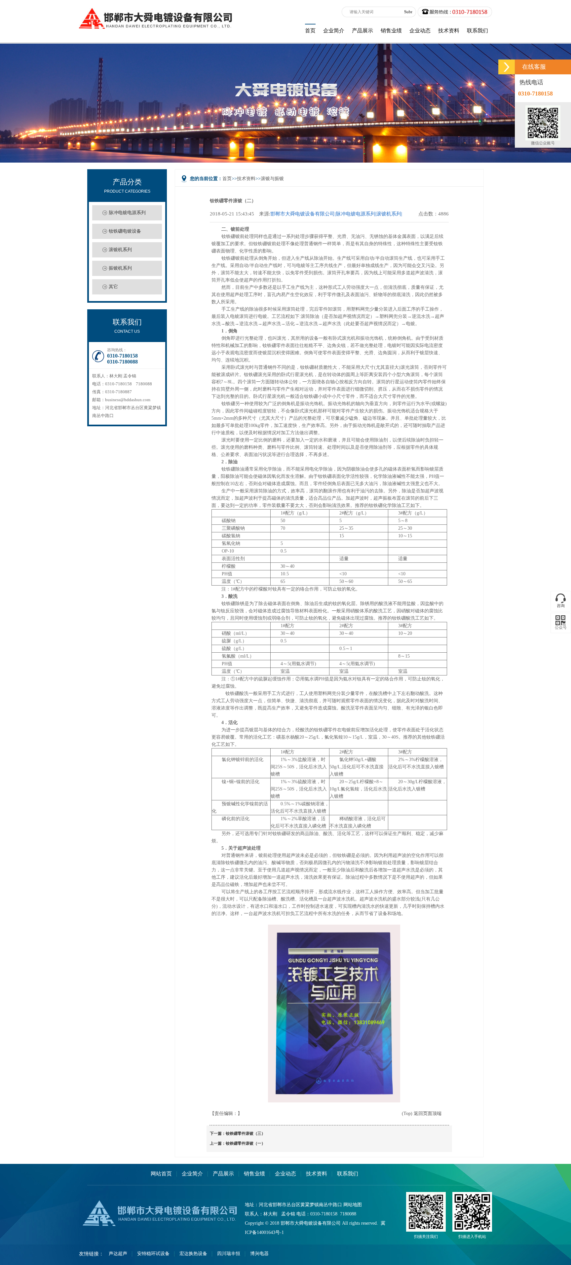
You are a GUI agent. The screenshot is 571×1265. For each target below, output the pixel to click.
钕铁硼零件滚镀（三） (245, 1133)
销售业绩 (254, 1173)
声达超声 (118, 1253)
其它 (113, 286)
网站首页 (161, 1173)
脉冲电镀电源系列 (127, 212)
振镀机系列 (120, 268)
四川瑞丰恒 (228, 1253)
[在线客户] (506, 66)
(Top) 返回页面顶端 (421, 1113)
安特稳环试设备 (153, 1253)
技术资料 (246, 178)
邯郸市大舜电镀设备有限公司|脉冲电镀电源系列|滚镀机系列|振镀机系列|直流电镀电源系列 (336, 214)
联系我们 (347, 1173)
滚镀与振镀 (272, 178)
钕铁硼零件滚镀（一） (245, 1143)
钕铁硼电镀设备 (125, 231)
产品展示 (223, 1173)
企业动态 (285, 1173)
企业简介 (192, 1173)
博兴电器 (259, 1253)
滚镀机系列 (120, 249)
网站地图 (352, 1204)
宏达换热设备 (193, 1253)
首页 (227, 178)
